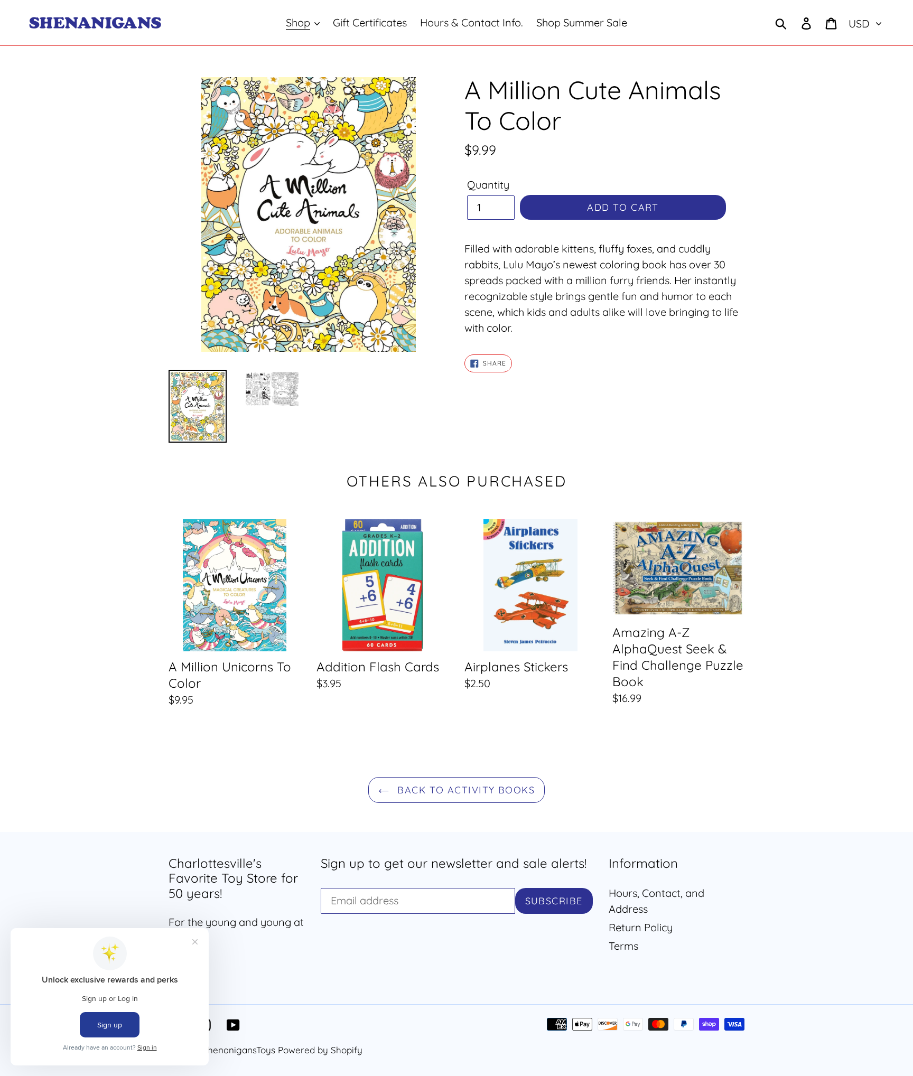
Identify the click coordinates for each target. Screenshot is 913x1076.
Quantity (488, 184)
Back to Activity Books (464, 790)
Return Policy (641, 927)
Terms (623, 945)
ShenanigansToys (238, 1049)
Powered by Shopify (320, 1049)
